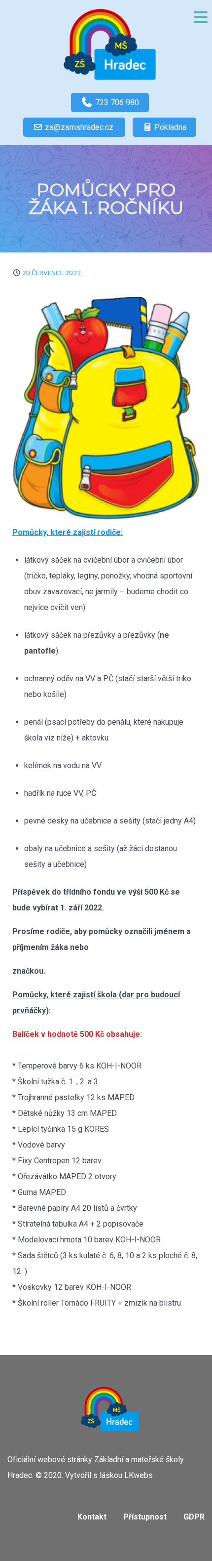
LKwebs (138, 1475)
